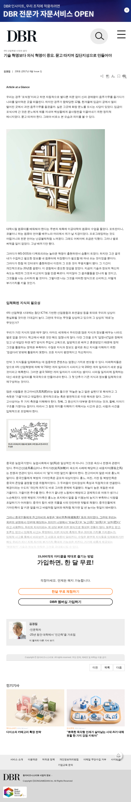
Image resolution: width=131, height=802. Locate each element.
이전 (95, 667)
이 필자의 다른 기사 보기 (41, 640)
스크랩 (119, 76)
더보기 (102, 76)
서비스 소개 (16, 759)
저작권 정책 (48, 759)
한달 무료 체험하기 (65, 591)
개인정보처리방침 (69, 759)
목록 (107, 667)
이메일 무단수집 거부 (94, 759)
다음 (119, 667)
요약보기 (124, 76)
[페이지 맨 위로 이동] (119, 756)
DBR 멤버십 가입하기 (65, 602)
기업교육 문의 (65, 765)
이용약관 (32, 759)
